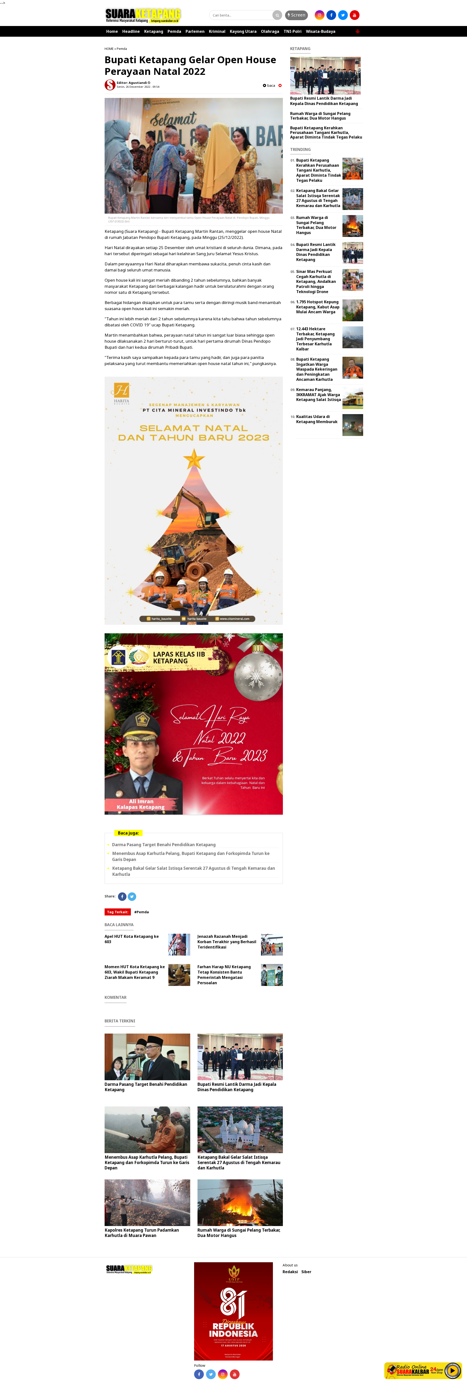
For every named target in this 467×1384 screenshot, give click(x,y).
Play (453, 1370)
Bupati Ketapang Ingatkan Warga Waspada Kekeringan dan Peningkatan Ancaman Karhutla (316, 369)
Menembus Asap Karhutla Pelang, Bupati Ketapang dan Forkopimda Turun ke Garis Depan (147, 1162)
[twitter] (343, 15)
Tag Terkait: (117, 912)
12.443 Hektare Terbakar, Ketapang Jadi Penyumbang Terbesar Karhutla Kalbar (315, 339)
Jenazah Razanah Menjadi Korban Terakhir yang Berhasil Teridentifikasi (227, 942)
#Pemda (141, 912)
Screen (297, 15)
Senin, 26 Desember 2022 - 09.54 (138, 86)
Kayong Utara (243, 31)
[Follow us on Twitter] (211, 1374)
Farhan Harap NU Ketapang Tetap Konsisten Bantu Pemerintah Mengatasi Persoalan (224, 974)
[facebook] (331, 15)
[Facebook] (122, 896)
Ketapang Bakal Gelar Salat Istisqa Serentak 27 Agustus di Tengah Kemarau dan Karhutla (239, 1162)
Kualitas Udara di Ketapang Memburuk (317, 419)
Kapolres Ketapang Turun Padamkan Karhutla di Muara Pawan (142, 1232)
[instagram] (319, 15)
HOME (109, 48)
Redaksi (290, 1271)
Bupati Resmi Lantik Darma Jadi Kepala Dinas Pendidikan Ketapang (237, 1086)
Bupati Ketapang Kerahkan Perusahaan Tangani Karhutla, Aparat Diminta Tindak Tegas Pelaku (326, 132)
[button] (357, 29)
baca (270, 85)
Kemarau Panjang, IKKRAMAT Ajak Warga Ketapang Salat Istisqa (318, 394)
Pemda (174, 31)
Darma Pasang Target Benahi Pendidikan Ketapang (164, 844)
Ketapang (153, 31)
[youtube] (354, 15)
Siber (306, 1271)
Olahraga (270, 31)
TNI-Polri (293, 31)
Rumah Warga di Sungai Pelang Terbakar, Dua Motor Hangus (239, 1232)
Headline (131, 31)
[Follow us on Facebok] (199, 1374)
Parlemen (195, 31)
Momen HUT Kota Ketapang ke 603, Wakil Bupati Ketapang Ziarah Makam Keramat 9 (135, 972)
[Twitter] (132, 896)
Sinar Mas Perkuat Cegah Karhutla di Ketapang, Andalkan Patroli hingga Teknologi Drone (316, 281)
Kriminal (217, 31)
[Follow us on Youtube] (235, 1374)
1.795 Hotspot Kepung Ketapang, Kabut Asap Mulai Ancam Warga (318, 307)
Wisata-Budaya (320, 31)
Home (112, 31)
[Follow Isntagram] (223, 1374)
